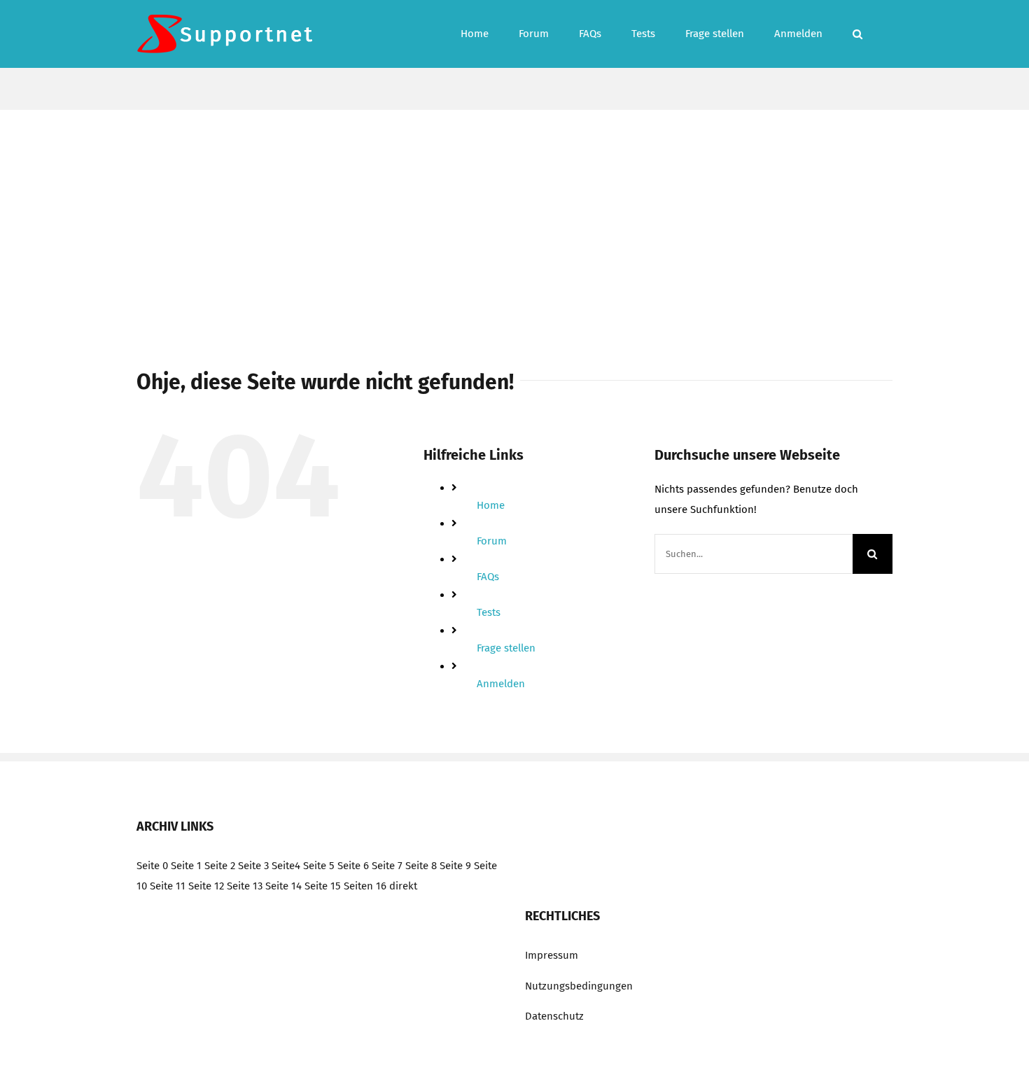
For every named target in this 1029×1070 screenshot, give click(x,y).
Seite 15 (322, 886)
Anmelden (501, 683)
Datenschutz (554, 1016)
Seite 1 (186, 865)
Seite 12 (206, 886)
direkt (403, 886)
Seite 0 (152, 865)
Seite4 (286, 865)
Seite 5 (319, 865)
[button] (857, 34)
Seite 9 (455, 865)
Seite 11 (168, 886)
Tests (488, 612)
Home (491, 505)
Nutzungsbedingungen (579, 986)
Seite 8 (421, 865)
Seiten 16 (365, 886)
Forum (492, 541)
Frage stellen (506, 648)
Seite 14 (283, 886)
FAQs (488, 576)
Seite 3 (253, 865)
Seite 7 (387, 865)
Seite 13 (244, 886)
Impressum (551, 955)
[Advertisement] (514, 215)
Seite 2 (219, 865)
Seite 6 (353, 865)
